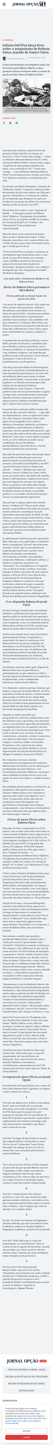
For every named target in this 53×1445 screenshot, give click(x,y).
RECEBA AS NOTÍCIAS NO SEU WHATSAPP (26, 1376)
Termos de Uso (12, 1423)
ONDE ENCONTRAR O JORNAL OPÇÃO (26, 1369)
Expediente (10, 1400)
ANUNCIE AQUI (26, 1390)
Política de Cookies (19, 1421)
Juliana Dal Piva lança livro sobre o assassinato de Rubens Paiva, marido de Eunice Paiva (26, 48)
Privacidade (34, 1421)
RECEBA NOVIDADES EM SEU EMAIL (26, 1383)
